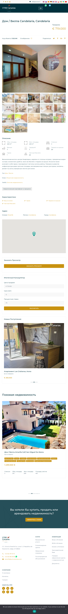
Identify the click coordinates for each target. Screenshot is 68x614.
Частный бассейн (9, 203)
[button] (34, 234)
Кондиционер (32, 458)
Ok (34, 611)
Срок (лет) (7, 291)
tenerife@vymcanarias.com (13, 559)
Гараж (28, 200)
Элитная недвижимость (15, 182)
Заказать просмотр (34, 266)
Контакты (5, 576)
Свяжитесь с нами (34, 519)
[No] (66, 609)
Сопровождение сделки (40, 546)
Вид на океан (8, 200)
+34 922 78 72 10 (60, 5)
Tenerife (10, 215)
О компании (6, 573)
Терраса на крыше (54, 200)
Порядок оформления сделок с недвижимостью (58, 558)
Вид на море (9, 458)
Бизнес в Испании (58, 547)
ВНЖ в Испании (57, 543)
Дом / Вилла (9, 173)
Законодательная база (57, 551)
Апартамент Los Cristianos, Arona (17, 371)
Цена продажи (9, 282)
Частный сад (21, 461)
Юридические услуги (40, 541)
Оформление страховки (39, 552)
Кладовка (23, 458)
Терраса (54, 458)
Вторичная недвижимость (15, 178)
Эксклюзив (30, 461)
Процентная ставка (11, 299)
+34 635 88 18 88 (9, 556)
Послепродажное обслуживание (41, 558)
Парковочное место (44, 458)
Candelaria (32, 215)
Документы (55, 563)
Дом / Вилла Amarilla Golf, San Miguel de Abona (24, 452)
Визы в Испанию (57, 540)
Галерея (5, 580)
